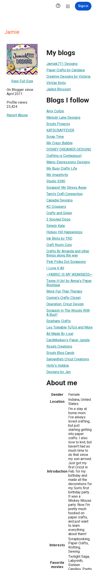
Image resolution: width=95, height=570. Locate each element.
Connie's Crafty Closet (63, 298)
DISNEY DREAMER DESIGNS (68, 149)
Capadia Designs (59, 200)
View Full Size (22, 81)
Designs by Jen (58, 372)
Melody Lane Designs (63, 117)
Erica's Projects (58, 124)
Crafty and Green (59, 213)
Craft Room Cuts (59, 245)
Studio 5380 (55, 181)
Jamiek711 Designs (62, 64)
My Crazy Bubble (59, 143)
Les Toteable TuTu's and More (69, 327)
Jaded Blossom (58, 89)
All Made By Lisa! (60, 334)
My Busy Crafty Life (61, 168)
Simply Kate (55, 226)
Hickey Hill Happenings (64, 232)
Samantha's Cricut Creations (67, 359)
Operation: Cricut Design (65, 304)
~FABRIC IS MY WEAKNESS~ (69, 274)
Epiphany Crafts (58, 321)
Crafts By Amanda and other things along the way (67, 253)
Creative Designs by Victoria (68, 76)
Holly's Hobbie (57, 365)
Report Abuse (17, 115)
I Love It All (55, 268)
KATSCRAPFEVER (60, 130)
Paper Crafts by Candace (65, 70)
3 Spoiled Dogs (58, 219)
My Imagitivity (57, 175)
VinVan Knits (56, 83)
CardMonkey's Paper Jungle (68, 340)
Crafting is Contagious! (64, 156)
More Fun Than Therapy (64, 291)
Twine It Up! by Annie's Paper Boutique (69, 283)
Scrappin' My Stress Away (66, 187)
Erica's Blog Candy (60, 353)
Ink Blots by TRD (59, 238)
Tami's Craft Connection (64, 194)
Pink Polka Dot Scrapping (66, 262)
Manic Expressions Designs (68, 162)
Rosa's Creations (59, 346)
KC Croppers (56, 207)
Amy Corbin (55, 111)
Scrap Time (55, 137)
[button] (58, 6)
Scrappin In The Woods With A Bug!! (68, 312)
